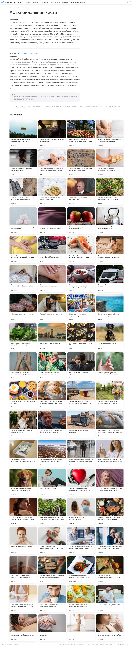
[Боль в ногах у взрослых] (81, 627)
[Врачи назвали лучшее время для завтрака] (23, 395)
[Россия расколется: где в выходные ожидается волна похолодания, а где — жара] (110, 337)
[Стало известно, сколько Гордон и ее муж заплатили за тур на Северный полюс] (110, 482)
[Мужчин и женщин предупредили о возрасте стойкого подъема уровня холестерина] (110, 540)
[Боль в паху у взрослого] (52, 482)
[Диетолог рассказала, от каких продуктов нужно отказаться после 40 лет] (110, 511)
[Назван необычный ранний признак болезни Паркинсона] (110, 366)
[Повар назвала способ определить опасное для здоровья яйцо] (110, 162)
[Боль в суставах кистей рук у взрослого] (52, 627)
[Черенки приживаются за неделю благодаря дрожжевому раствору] (52, 511)
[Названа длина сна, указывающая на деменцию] (52, 133)
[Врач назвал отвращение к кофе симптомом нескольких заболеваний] (52, 598)
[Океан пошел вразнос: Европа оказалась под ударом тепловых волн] (110, 308)
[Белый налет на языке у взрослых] (23, 540)
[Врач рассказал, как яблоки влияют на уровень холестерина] (81, 133)
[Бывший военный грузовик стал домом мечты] (81, 424)
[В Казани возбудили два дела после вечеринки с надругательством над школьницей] (23, 162)
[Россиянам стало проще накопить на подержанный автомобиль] (52, 569)
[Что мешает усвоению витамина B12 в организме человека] (81, 337)
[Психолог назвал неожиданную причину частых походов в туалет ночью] (23, 598)
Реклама (15, 644)
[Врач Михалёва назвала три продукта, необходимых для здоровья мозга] (81, 249)
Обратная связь (90, 644)
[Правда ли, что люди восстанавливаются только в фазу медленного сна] (110, 569)
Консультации (13, 7)
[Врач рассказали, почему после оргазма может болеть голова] (110, 249)
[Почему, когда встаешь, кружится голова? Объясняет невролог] (52, 220)
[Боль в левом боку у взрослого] (110, 598)
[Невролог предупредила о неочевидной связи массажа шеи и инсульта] (23, 627)
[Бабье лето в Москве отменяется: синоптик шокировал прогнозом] (81, 453)
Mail (3, 644)
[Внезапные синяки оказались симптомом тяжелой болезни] (52, 278)
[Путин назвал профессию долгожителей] (81, 191)
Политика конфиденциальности (121, 644)
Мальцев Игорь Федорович (28, 53)
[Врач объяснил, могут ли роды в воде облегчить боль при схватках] (110, 424)
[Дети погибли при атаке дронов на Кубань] (110, 278)
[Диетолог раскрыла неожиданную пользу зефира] (23, 220)
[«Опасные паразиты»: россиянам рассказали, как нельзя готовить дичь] (23, 308)
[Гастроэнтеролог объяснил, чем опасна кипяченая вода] (110, 220)
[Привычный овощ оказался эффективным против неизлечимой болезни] (52, 366)
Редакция (61, 644)
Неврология (23, 7)
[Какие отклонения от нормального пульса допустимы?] (52, 540)
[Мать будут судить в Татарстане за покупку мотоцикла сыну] (52, 249)
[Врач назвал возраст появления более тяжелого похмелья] (52, 424)
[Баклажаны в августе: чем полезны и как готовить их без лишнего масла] (81, 569)
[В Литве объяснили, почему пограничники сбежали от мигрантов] (23, 133)
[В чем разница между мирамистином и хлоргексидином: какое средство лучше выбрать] (81, 511)
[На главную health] (10, 2)
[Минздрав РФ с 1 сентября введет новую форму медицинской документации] (81, 540)
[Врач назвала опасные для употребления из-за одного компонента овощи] (23, 337)
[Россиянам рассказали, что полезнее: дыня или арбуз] (81, 598)
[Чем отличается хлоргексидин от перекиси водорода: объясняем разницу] (110, 453)
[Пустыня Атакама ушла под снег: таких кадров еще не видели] (52, 453)
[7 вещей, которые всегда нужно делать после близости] (52, 308)
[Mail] (2, 2)
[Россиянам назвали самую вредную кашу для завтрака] (81, 278)
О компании (8, 644)
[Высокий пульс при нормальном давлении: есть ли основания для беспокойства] (23, 249)
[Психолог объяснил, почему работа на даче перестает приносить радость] (110, 395)
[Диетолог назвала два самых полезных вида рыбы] (52, 191)
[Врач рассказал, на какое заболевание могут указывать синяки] (23, 366)
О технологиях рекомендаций (104, 644)
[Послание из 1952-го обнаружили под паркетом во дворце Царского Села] (81, 162)
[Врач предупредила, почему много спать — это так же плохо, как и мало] (23, 278)
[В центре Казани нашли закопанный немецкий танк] (23, 191)
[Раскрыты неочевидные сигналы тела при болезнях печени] (110, 133)
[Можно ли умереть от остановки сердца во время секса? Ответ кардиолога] (52, 162)
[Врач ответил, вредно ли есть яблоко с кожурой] (81, 220)
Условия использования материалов (75, 644)
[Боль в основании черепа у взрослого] (81, 366)
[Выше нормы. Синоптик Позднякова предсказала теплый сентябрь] (81, 308)
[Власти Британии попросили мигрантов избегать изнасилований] (52, 337)
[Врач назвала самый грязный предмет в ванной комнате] (23, 569)
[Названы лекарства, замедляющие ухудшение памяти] (23, 453)
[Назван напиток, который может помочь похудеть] (23, 424)
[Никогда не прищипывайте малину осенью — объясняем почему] (110, 191)
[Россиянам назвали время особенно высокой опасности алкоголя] (81, 395)
